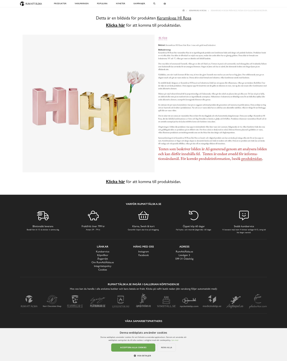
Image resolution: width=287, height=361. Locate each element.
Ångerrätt (102, 258)
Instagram (143, 251)
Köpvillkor (102, 255)
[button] (143, 355)
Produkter (60, 3)
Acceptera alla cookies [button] (133, 347)
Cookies (102, 269)
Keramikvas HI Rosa (174, 18)
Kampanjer (139, 3)
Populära (102, 3)
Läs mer (174, 340)
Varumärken (82, 3)
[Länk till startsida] (184, 10)
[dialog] (143, 344)
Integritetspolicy (102, 266)
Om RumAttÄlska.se (102, 262)
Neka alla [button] (166, 347)
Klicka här (115, 25)
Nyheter (120, 3)
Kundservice (102, 251)
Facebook (143, 255)
